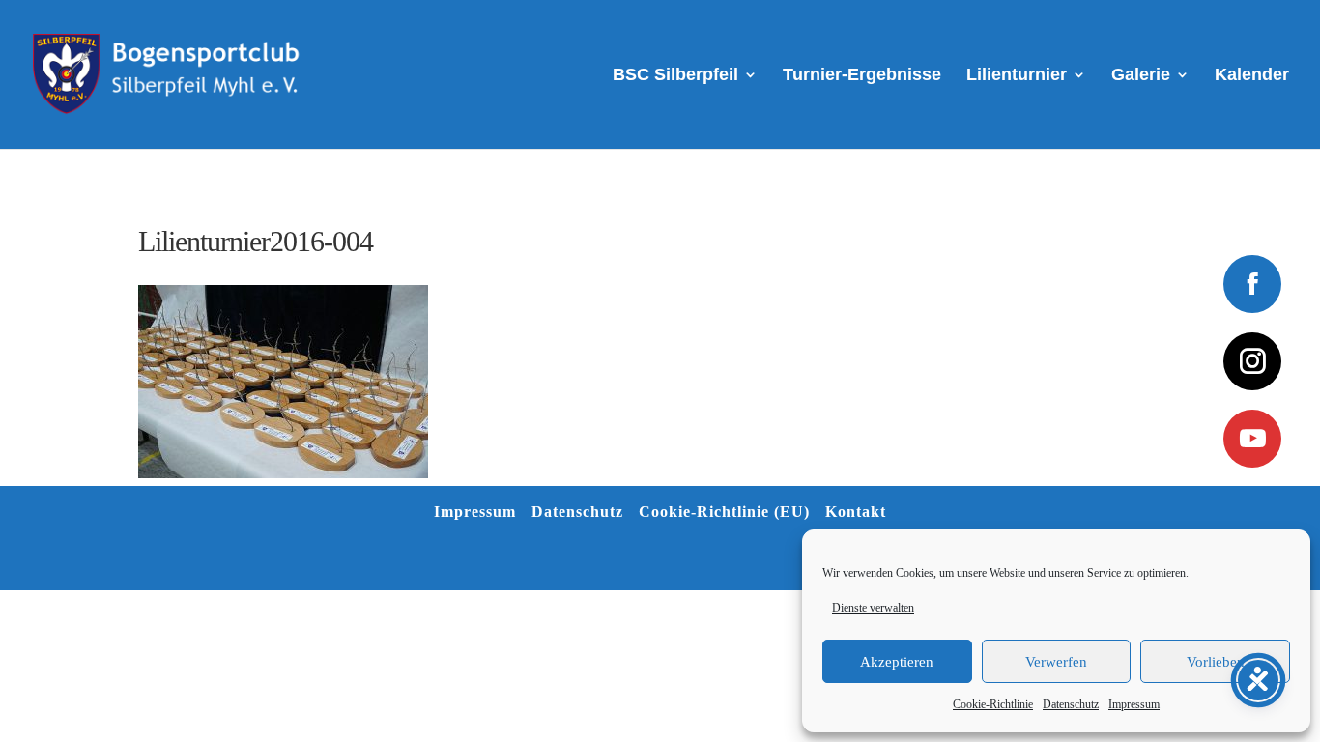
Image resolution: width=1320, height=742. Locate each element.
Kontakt (855, 511)
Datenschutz (1071, 704)
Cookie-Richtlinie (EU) (724, 511)
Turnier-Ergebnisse (862, 76)
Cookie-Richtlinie (993, 704)
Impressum (1134, 704)
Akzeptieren (896, 662)
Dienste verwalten (873, 607)
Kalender (1252, 76)
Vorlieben (1216, 662)
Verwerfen (1056, 662)
